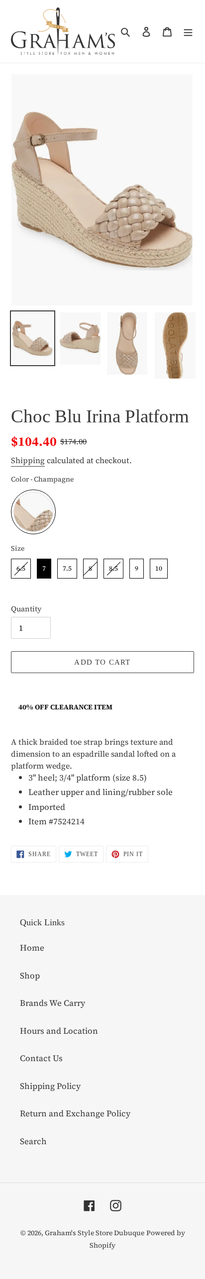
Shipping (28, 460)
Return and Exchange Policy (75, 1113)
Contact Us (41, 1058)
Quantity (26, 608)
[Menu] (188, 31)
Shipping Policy (50, 1086)
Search (33, 1141)
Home (32, 948)
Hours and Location (59, 1031)
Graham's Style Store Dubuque (94, 1233)
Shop (30, 976)
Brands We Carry (52, 1003)
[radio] (33, 512)
